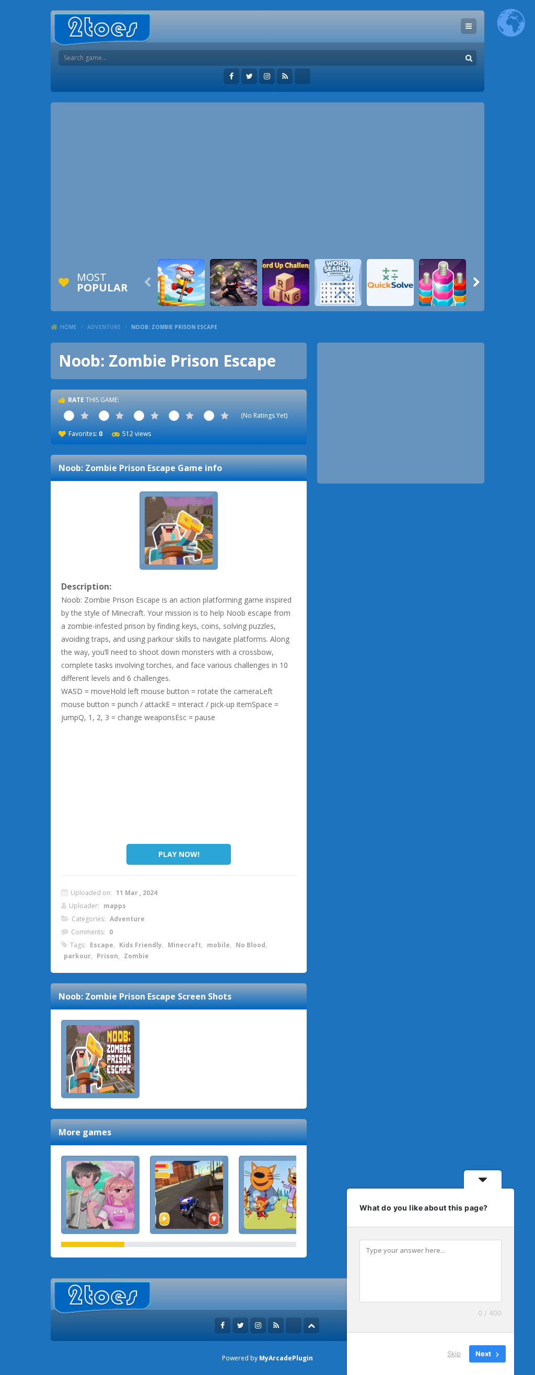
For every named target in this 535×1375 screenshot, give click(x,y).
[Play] (181, 282)
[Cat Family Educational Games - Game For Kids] (278, 1195)
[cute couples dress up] (100, 1195)
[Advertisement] (267, 181)
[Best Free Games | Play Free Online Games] (102, 30)
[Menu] (468, 26)
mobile (218, 945)
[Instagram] (267, 76)
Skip (454, 1353)
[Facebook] (231, 76)
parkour (77, 955)
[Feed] (285, 76)
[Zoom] (100, 1059)
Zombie (136, 955)
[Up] (311, 1325)
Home (68, 327)
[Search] (468, 58)
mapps (114, 905)
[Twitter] (249, 76)
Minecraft (184, 945)
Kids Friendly (140, 945)
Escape (101, 945)
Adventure (104, 327)
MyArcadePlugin (286, 1358)
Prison (107, 955)
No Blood (250, 945)
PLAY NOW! (179, 854)
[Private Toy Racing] (189, 1195)
